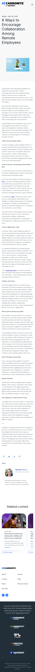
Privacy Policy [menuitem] (21, 663)
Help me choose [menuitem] (23, 584)
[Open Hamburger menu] (32, 5)
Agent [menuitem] (13, 665)
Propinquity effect (11, 270)
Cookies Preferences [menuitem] (22, 665)
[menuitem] (3, 595)
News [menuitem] (4, 584)
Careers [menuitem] (20, 574)
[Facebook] (3, 595)
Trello (12, 197)
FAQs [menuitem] (19, 579)
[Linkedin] (6, 595)
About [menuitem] (4, 574)
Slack (3, 181)
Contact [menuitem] (4, 579)
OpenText (19, 613)
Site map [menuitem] (5, 588)
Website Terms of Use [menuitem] (11, 663)
